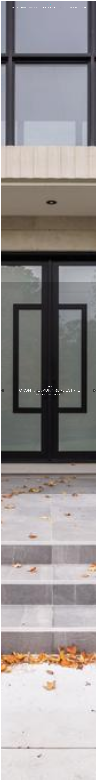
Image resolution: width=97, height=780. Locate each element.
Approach (14, 7)
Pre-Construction (68, 7)
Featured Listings (29, 7)
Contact (83, 7)
